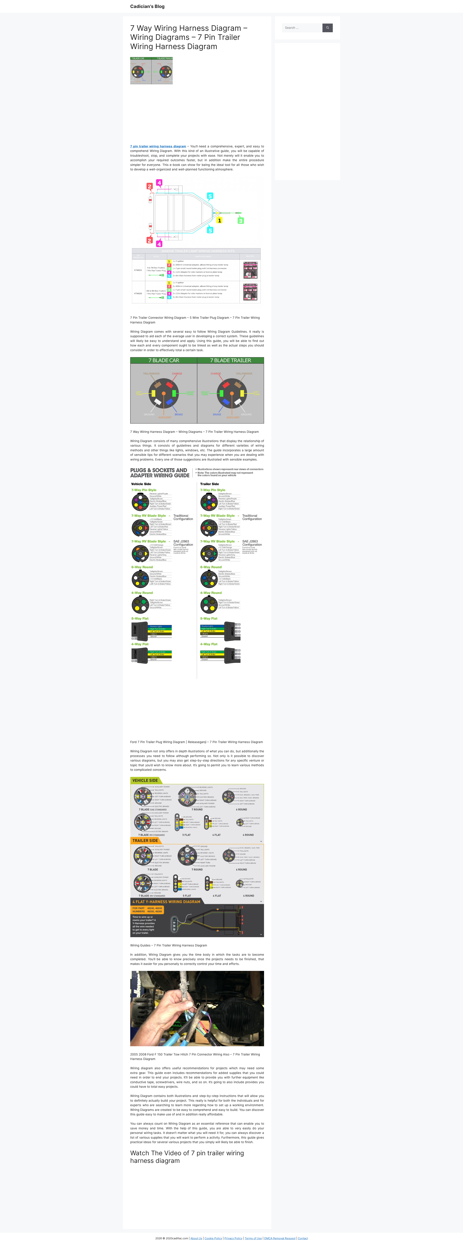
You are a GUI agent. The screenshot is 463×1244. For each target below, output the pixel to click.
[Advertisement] (197, 115)
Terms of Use (253, 1238)
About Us (196, 1238)
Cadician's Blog (147, 6)
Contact (303, 1238)
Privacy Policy (233, 1238)
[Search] (327, 28)
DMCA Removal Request (280, 1238)
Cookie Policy (213, 1238)
